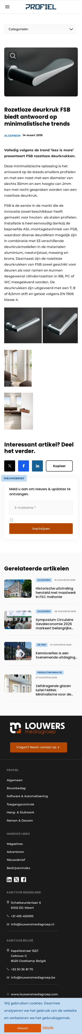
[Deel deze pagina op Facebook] (23, 466)
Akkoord (22, 1028)
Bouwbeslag (16, 788)
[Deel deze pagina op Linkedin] (37, 466)
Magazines (15, 844)
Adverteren (15, 852)
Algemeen (12, 135)
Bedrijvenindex (18, 868)
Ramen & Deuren (20, 820)
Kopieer (59, 466)
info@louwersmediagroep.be (33, 977)
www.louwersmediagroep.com (34, 994)
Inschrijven (41, 529)
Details (47, 1027)
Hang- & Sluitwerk (20, 812)
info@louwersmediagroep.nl (32, 924)
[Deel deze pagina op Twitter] (9, 466)
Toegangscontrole (20, 804)
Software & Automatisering (27, 796)
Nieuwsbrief (16, 860)
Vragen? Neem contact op (36, 747)
